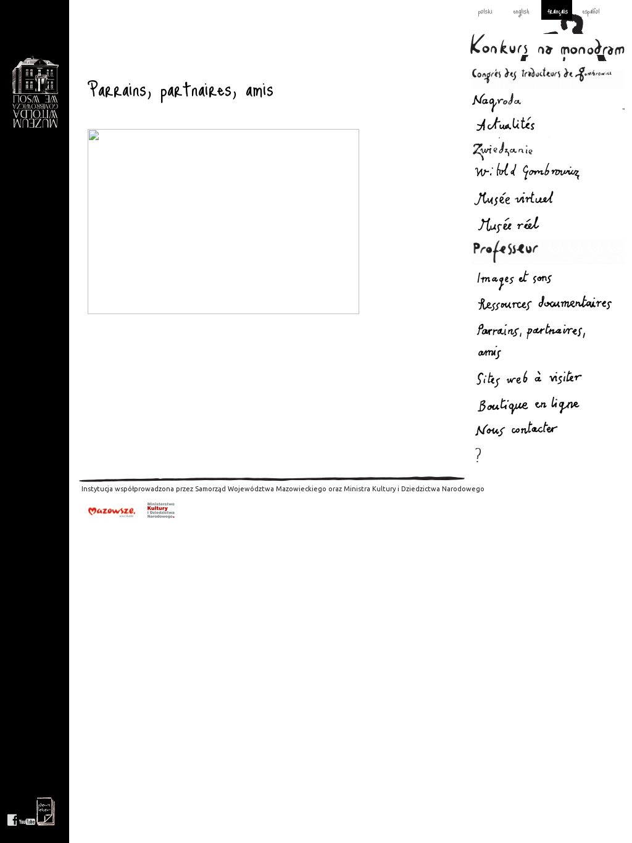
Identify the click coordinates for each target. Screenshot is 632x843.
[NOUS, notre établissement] (547, 223)
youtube (27, 811)
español (591, 10)
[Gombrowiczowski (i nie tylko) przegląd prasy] (547, 306)
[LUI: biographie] (547, 174)
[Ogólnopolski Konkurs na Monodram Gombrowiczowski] (547, 44)
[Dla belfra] (547, 251)
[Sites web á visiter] (547, 379)
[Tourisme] (547, 150)
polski (485, 10)
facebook (12, 811)
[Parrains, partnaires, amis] (547, 344)
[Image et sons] (547, 279)
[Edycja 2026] (547, 101)
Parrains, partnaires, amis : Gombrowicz (34, 92)
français (557, 10)
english (521, 10)
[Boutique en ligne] (547, 405)
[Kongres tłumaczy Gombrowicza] (547, 75)
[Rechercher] (547, 456)
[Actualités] (547, 126)
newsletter (45, 811)
